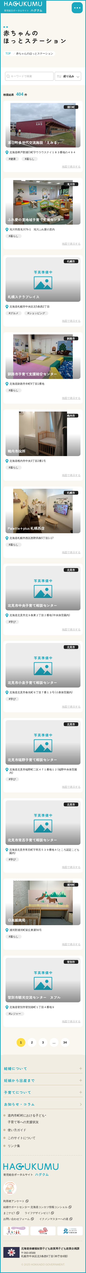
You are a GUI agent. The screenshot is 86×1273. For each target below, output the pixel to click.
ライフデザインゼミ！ (37, 1213)
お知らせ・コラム (19, 1104)
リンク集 (14, 1146)
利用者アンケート (13, 1201)
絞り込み (69, 76)
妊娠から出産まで (19, 1080)
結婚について (15, 1068)
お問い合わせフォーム (16, 1219)
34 (65, 1042)
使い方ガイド (17, 1130)
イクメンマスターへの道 (53, 1219)
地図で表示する (71, 166)
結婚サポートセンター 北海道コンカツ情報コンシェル (35, 1207)
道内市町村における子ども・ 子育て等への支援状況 (27, 1119)
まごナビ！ (9, 1213)
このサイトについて (22, 1138)
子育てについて (17, 1092)
